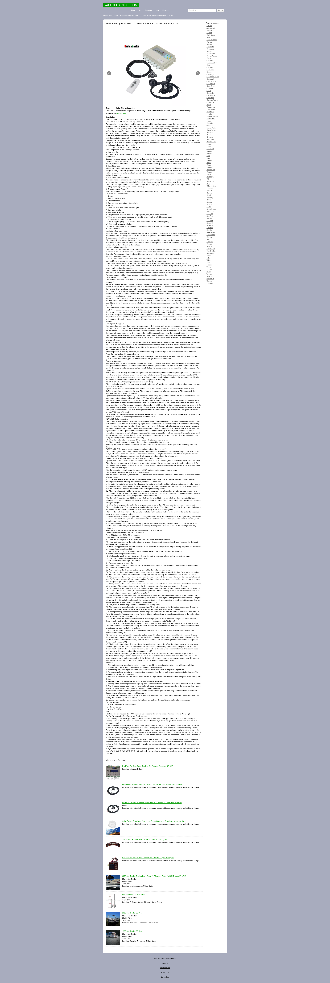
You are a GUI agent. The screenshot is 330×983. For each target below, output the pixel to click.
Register (165, 10)
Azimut (209, 33)
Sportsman (211, 235)
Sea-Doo (210, 214)
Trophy (209, 269)
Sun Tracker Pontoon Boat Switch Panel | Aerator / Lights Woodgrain (148, 858)
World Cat (210, 279)
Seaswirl (210, 223)
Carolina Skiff (212, 63)
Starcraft (210, 242)
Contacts (148, 10)
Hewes (209, 135)
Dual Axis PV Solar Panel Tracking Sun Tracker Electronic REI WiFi (147, 766)
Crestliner (210, 98)
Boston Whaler (212, 56)
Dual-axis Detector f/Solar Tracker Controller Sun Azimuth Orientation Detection (152, 803)
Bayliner (210, 44)
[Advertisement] (153, 33)
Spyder (209, 237)
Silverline (210, 225)
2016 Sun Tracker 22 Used (132, 913)
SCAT (209, 207)
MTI (208, 179)
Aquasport (210, 30)
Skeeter (209, 230)
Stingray (210, 244)
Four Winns (211, 119)
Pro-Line (210, 188)
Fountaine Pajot (212, 116)
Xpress (209, 281)
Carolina (210, 61)
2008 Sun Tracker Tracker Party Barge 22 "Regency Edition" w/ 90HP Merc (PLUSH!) (154, 876)
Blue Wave (211, 54)
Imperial (209, 144)
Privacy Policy (165, 972)
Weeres (209, 274)
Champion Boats (213, 77)
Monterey (210, 177)
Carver (209, 65)
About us (165, 963)
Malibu (209, 163)
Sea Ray (210, 218)
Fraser (209, 121)
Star (208, 239)
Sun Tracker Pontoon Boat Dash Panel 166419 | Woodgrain (144, 839)
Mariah (209, 167)
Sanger (209, 202)
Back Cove (211, 35)
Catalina (210, 67)
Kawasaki (210, 149)
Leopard (209, 153)
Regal (209, 195)
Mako (209, 165)
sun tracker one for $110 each (133, 895)
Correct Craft (211, 95)
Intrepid (209, 146)
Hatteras (210, 133)
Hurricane (210, 139)
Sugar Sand (211, 249)
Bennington (211, 49)
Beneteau (210, 47)
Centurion (210, 70)
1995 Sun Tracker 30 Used (132, 931)
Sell (139, 10)
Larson (209, 151)
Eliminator (210, 112)
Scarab (209, 204)
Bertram (209, 51)
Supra (209, 256)
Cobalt (209, 91)
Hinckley (210, 137)
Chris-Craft (210, 86)
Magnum (210, 172)
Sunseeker (210, 253)
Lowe (208, 156)
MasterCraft (211, 170)
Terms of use (165, 968)
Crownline (210, 102)
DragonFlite (211, 107)
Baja (208, 37)
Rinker (209, 200)
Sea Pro (210, 216)
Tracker (209, 265)
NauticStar (210, 181)
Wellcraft (210, 276)
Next (198, 73)
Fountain (210, 114)
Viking (209, 272)
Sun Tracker (211, 251)
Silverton (210, 228)
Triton (209, 267)
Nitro (208, 184)
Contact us (165, 977)
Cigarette (210, 88)
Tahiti (209, 258)
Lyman (209, 160)
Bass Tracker (212, 40)
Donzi (209, 105)
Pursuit (209, 191)
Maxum (209, 174)
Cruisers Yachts (212, 100)
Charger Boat (211, 81)
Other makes (211, 186)
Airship (209, 26)
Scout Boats (211, 209)
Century (209, 72)
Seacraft (210, 221)
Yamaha (210, 283)
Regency (210, 198)
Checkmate (211, 84)
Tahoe (209, 260)
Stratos (209, 246)
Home (132, 10)
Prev (109, 73)
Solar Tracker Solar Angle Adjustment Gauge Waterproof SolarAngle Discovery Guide (154, 821)
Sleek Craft (211, 232)
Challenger (210, 74)
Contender (210, 93)
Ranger (209, 193)
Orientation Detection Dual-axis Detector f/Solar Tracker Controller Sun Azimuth (152, 784)
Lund (208, 158)
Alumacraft (211, 28)
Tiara (208, 263)
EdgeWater (211, 109)
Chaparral (210, 79)
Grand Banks (211, 128)
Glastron (210, 126)
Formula (210, 123)
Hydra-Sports (211, 142)
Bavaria (209, 42)
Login (157, 10)
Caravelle (210, 58)
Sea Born (210, 211)
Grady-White (211, 130)
